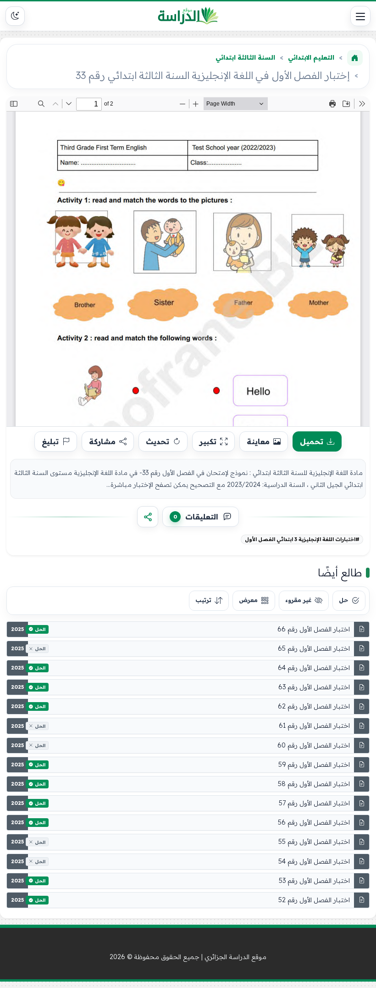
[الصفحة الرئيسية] (355, 58)
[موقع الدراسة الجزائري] (188, 16)
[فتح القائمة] (360, 16)
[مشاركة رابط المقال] (147, 516)
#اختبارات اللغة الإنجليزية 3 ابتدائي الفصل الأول (302, 539)
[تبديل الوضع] (15, 16)
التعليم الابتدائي (311, 57)
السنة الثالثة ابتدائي (245, 57)
